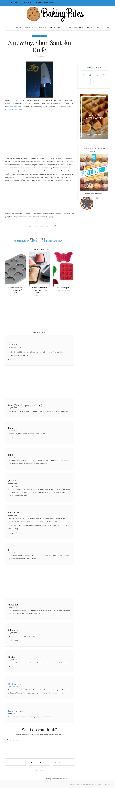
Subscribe (90, 27)
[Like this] (53, 226)
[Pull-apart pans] (63, 269)
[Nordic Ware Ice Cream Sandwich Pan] (15, 269)
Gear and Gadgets (39, 36)
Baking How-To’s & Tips (35, 27)
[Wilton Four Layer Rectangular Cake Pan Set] (39, 269)
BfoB (81, 27)
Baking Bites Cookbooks (45, 3)
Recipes (19, 27)
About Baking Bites (11, 3)
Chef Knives (14, 683)
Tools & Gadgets (55, 27)
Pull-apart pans (63, 287)
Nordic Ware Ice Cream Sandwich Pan (15, 290)
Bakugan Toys (15, 710)
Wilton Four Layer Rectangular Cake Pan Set (39, 290)
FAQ (21, 3)
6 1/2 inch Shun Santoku (14, 107)
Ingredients (71, 27)
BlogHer (17, 217)
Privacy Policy (29, 3)
